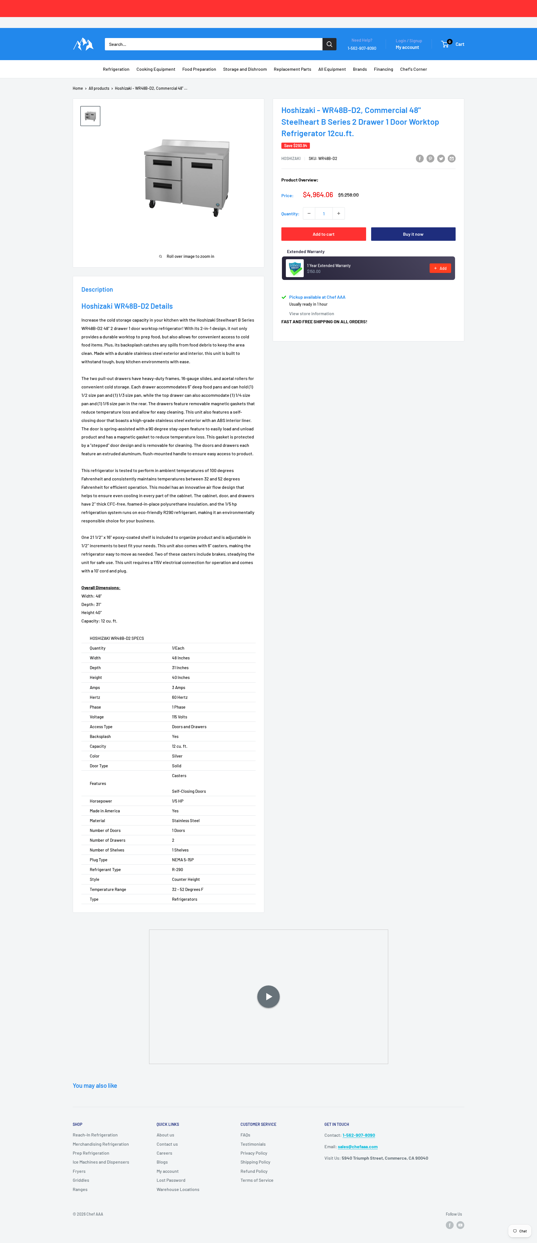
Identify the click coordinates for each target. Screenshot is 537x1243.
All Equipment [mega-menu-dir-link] (332, 69)
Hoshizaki (291, 158)
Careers (164, 1152)
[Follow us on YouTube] (460, 1225)
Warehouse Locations (178, 1189)
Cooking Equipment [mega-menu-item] (155, 69)
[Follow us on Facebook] (450, 1225)
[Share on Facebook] (420, 158)
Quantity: (290, 213)
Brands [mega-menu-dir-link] (360, 69)
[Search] (329, 44)
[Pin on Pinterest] (430, 158)
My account (407, 47)
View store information (311, 313)
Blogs (162, 1161)
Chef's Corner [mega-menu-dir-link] (413, 69)
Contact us (167, 1144)
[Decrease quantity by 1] (309, 213)
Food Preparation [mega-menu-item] (199, 69)
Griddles (81, 1180)
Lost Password (171, 1180)
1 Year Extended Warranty (329, 265)
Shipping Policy (255, 1161)
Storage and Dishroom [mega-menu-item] (245, 69)
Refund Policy (254, 1171)
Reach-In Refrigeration (95, 1134)
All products (99, 88)
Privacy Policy (254, 1152)
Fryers (79, 1171)
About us (165, 1134)
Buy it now (413, 234)
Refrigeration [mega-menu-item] (116, 69)
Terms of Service (257, 1180)
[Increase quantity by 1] (339, 213)
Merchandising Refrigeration (101, 1144)
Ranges (80, 1189)
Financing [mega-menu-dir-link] (383, 69)
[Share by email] (452, 158)
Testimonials (253, 1144)
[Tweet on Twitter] (441, 158)
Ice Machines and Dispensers (101, 1161)
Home (78, 88)
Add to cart (324, 234)
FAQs (245, 1134)
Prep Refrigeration (91, 1152)
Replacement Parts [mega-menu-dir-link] (292, 69)
